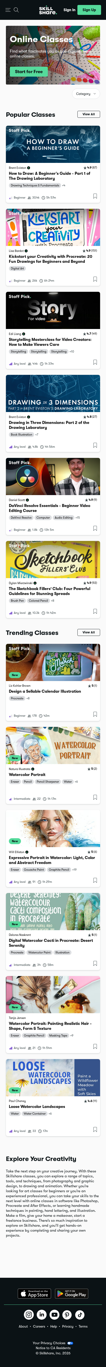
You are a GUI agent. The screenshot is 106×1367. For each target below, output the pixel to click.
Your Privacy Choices (49, 1343)
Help (53, 1326)
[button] (8, 10)
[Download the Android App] (71, 1294)
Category (83, 94)
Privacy (67, 1326)
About (23, 1326)
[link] (53, 164)
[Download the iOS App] (34, 1294)
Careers (39, 1326)
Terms (83, 1326)
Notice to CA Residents (53, 1348)
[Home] (48, 9)
